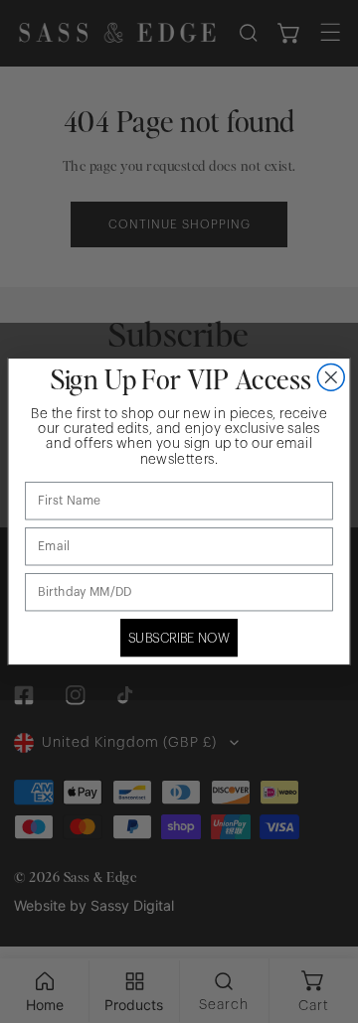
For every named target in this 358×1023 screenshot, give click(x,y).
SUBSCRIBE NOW (179, 638)
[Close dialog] (330, 377)
